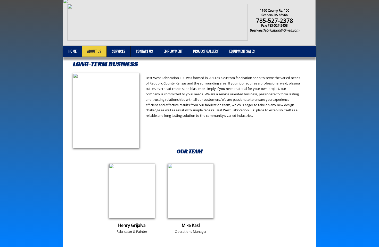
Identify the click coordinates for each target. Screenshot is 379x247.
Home (72, 51)
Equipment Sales (242, 51)
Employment (173, 51)
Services (118, 51)
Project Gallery (206, 51)
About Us (94, 51)
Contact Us (144, 51)
